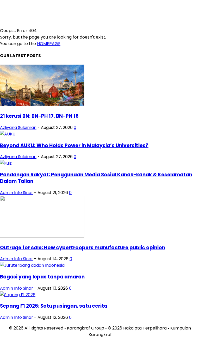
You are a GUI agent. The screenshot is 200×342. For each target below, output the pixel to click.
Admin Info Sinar (16, 193)
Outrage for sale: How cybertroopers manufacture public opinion (82, 247)
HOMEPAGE (48, 44)
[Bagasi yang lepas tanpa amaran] (32, 265)
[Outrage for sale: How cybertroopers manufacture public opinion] (42, 236)
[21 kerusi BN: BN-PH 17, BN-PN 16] (42, 105)
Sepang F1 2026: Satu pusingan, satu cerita (53, 305)
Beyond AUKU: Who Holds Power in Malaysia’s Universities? (74, 145)
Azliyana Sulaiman (18, 127)
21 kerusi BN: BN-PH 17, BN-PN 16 (39, 116)
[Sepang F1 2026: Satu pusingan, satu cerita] (17, 295)
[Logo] (144, 12)
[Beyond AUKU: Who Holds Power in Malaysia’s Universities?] (7, 134)
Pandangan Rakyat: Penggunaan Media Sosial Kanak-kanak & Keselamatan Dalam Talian (96, 178)
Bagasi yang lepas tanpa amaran (42, 276)
